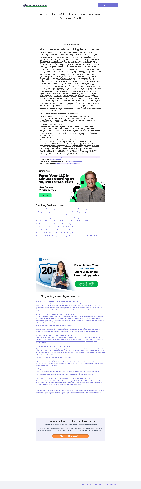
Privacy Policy (98, 484)
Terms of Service (111, 484)
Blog (84, 484)
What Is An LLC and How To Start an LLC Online (67, 163)
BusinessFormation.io (55, 159)
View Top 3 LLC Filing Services (108, 5)
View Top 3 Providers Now (70, 436)
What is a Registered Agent (74, 161)
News (89, 484)
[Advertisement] (70, 31)
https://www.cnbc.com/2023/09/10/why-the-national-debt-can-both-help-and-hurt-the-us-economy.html (70, 157)
